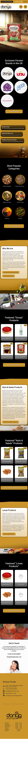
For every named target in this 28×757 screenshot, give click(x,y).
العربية (17, 1)
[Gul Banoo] (7, 100)
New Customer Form (8, 275)
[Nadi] (20, 73)
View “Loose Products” (9, 534)
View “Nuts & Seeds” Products (10, 422)
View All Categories (14, 226)
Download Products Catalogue (11, 272)
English (25, 1)
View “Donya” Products (14, 365)
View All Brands (14, 111)
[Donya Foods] (7, 73)
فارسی (21, 1)
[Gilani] (7, 87)
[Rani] (20, 87)
